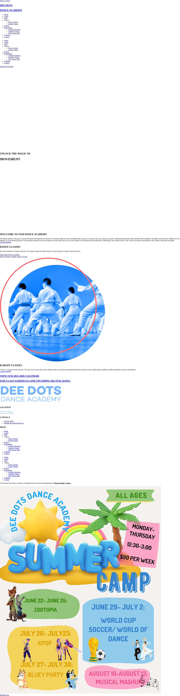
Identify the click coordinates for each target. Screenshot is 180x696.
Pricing (6, 26)
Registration (8, 28)
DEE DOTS (6, 5)
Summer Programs (14, 29)
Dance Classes (13, 22)
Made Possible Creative (62, 483)
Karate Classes (13, 24)
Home (6, 14)
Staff (5, 18)
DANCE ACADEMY (11, 10)
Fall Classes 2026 (14, 33)
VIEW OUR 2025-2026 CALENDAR (19, 376)
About (6, 16)
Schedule (7, 35)
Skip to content (5, 1)
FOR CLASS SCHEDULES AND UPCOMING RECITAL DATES (35, 381)
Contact (6, 37)
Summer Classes (13, 31)
